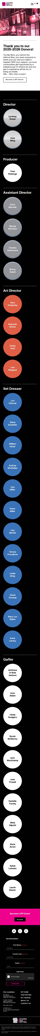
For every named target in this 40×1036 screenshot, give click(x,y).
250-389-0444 (7, 1005)
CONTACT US (26, 1003)
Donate (20, 919)
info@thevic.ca (7, 1008)
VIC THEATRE (25, 998)
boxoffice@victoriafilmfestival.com (11, 1010)
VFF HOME (24, 992)
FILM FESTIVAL (26, 995)
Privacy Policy (27, 1031)
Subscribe (15, 983)
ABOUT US (25, 1000)
